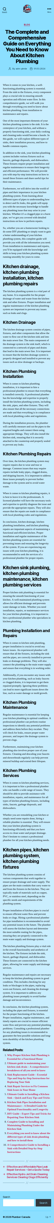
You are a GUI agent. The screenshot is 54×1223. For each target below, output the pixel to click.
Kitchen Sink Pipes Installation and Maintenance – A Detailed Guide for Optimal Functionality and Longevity (27, 1106)
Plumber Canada (21, 1217)
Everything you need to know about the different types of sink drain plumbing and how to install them (28, 1137)
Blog (27, 24)
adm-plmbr (21, 68)
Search (6, 1196)
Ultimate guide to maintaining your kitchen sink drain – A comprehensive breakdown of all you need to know (28, 1067)
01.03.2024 (39, 68)
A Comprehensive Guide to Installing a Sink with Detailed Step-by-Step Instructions (28, 1148)
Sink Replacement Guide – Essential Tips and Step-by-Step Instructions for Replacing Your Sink (28, 1078)
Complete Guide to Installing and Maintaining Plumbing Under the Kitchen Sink (25, 1125)
